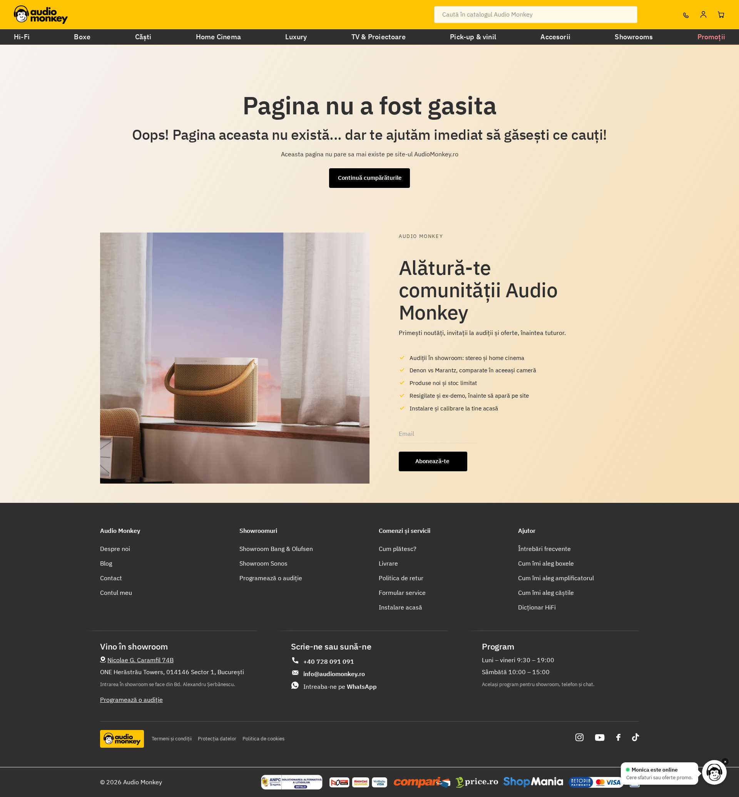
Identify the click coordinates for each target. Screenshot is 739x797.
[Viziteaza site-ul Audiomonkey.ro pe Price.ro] (477, 782)
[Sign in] (703, 14)
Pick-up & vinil (473, 36)
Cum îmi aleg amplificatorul (556, 578)
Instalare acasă (400, 607)
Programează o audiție (270, 578)
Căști (143, 36)
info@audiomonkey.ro (334, 674)
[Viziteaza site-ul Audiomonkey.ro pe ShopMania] (533, 782)
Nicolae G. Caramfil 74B (140, 660)
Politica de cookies (263, 738)
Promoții (711, 36)
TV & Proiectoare (378, 36)
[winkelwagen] (721, 14)
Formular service (402, 592)
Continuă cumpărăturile (369, 177)
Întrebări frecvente (544, 549)
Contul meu (116, 592)
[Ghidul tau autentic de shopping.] (422, 782)
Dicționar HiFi (537, 607)
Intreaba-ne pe (340, 686)
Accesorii (555, 36)
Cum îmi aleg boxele (546, 563)
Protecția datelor (217, 738)
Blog (106, 563)
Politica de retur (401, 578)
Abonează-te (433, 461)
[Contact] (685, 14)
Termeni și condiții (172, 738)
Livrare (388, 563)
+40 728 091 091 (328, 661)
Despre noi (115, 549)
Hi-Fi (22, 36)
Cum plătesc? (397, 549)
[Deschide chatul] (714, 772)
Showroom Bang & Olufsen (276, 549)
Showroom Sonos (263, 563)
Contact (111, 578)
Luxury (296, 36)
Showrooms (634, 36)
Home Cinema (218, 36)
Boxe (82, 36)
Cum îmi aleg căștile (546, 592)
